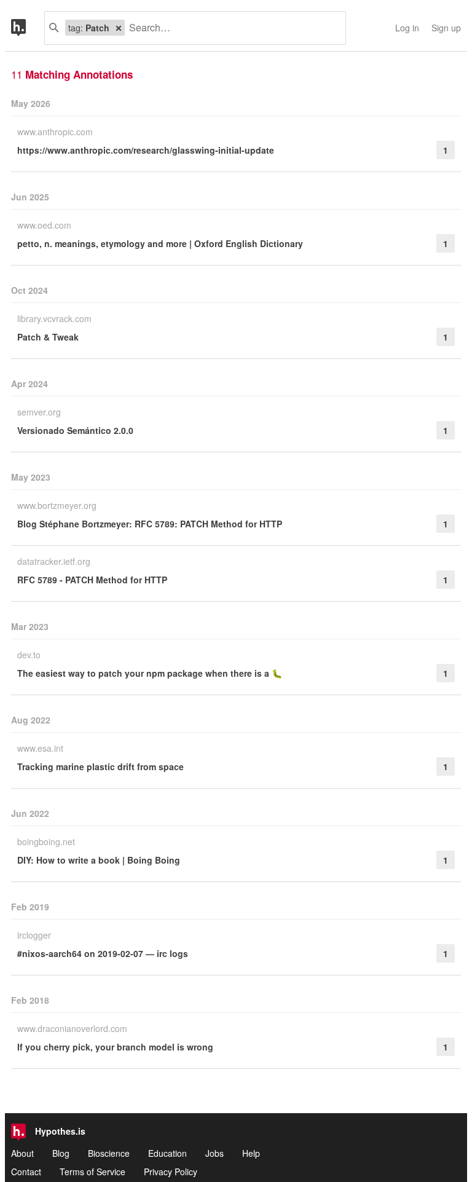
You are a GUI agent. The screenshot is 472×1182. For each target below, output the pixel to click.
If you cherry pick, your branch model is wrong (115, 1047)
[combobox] (230, 28)
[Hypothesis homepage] (27, 28)
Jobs (214, 1153)
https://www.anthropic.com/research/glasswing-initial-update (145, 150)
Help (251, 1153)
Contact (26, 1171)
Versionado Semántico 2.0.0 (75, 430)
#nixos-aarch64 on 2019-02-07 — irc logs (102, 953)
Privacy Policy (170, 1171)
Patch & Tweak (48, 337)
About (22, 1153)
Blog (60, 1153)
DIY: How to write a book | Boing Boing (98, 860)
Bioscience (109, 1153)
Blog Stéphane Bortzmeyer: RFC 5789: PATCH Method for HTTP (149, 524)
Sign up (446, 27)
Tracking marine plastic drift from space (100, 766)
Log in (407, 27)
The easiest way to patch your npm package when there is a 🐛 (149, 673)
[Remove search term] (118, 28)
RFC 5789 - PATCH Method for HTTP (92, 579)
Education (167, 1153)
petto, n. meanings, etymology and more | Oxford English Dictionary (160, 243)
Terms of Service (92, 1171)
